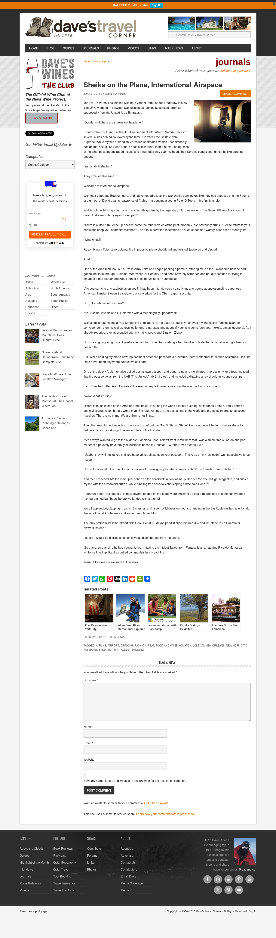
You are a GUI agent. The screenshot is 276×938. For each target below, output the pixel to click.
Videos (24, 890)
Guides (24, 855)
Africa (29, 282)
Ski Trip (112, 649)
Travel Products (63, 890)
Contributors (129, 869)
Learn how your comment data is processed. (165, 814)
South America (60, 294)
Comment (91, 680)
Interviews (26, 869)
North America (113, 637)
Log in (252, 911)
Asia (28, 294)
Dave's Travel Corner (81, 27)
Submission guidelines (235, 70)
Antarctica (32, 288)
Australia (31, 300)
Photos (92, 869)
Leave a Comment (235, 93)
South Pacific (59, 300)
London (198, 645)
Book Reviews (63, 848)
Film (151, 645)
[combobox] (50, 213)
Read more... (247, 869)
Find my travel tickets (50, 234)
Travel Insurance (64, 883)
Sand (102, 649)
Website (89, 759)
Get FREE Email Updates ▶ (48, 144)
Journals (25, 876)
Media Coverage (132, 883)
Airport (113, 645)
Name (89, 727)
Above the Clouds (32, 848)
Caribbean (32, 307)
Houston (184, 645)
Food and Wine (166, 645)
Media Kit (127, 890)
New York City (236, 645)
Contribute (94, 848)
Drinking (127, 645)
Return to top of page (33, 911)
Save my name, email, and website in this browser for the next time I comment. (135, 780)
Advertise (127, 855)
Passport (90, 649)
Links (90, 862)
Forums (92, 855)
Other (54, 307)
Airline (101, 645)
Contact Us (128, 862)
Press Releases (30, 883)
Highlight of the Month (34, 862)
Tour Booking (62, 876)
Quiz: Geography (64, 862)
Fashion (140, 645)
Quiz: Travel (61, 869)
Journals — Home (40, 276)
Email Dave (128, 876)
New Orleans (215, 645)
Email (88, 743)
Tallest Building (131, 649)
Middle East (58, 282)
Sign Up (156, 5)
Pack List (59, 855)
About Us (127, 848)
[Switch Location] (65, 219)
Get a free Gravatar (156, 803)
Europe (30, 313)
